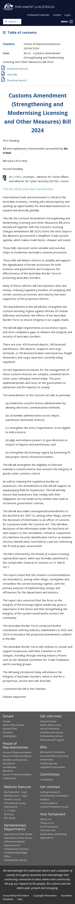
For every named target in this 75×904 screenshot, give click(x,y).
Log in (67, 14)
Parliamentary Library (51, 736)
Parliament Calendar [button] (38, 14)
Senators (8, 732)
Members (8, 770)
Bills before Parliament (52, 752)
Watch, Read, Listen (50, 725)
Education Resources (51, 732)
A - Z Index (9, 810)
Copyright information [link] (45, 895)
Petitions (45, 799)
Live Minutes (9, 767)
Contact (57, 14)
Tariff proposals (49, 763)
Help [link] (19, 899)
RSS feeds (9, 818)
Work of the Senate (13, 725)
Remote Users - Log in (16, 795)
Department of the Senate (18, 834)
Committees (46, 779)
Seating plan (9, 736)
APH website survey (15, 803)
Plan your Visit (48, 830)
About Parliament (49, 728)
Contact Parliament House (54, 806)
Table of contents (21, 32)
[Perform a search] (6, 21)
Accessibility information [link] (16, 895)
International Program (52, 739)
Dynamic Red (10, 728)
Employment (10, 806)
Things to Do (47, 823)
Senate (7, 721)
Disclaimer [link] (66, 895)
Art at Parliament (49, 826)
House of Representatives (17, 752)
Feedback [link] (8, 899)
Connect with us (49, 803)
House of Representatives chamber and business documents (17, 759)
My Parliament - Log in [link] (15, 792)
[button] (67, 22)
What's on (45, 819)
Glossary (8, 814)
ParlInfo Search (12, 799)
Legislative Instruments (52, 767)
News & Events (48, 721)
